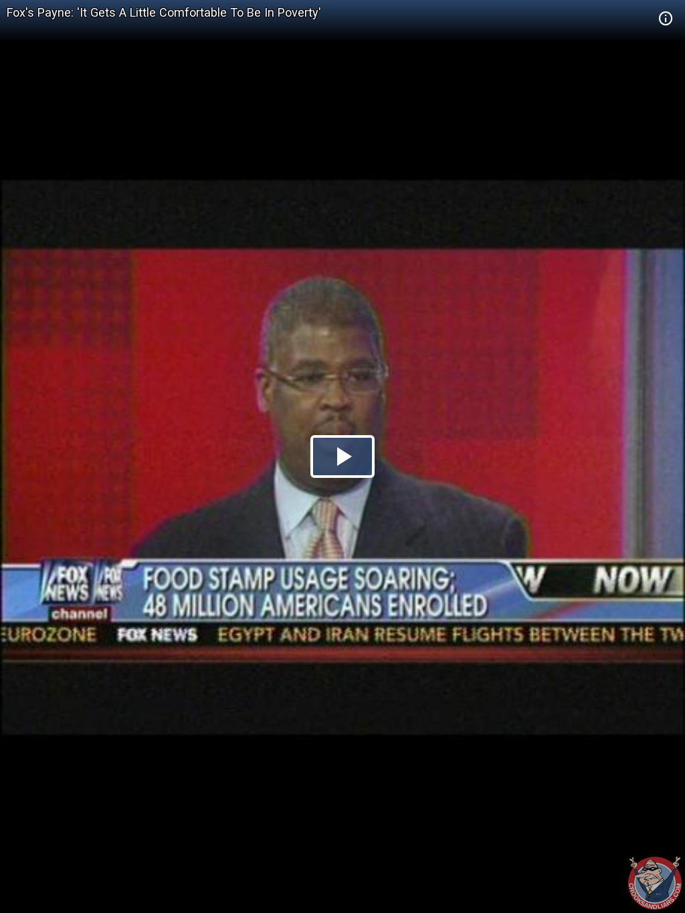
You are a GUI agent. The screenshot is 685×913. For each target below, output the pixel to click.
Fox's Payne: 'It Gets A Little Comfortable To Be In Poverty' (164, 12)
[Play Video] (342, 456)
